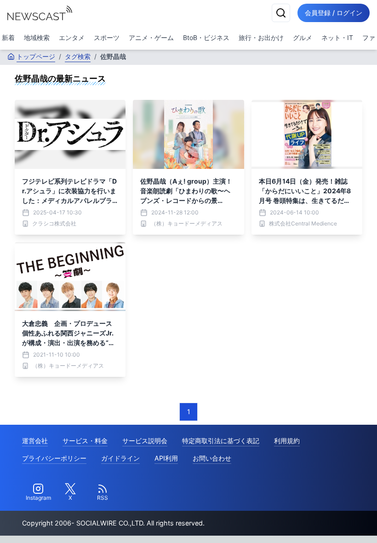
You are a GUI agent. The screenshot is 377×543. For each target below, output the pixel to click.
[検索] (281, 13)
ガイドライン (120, 458)
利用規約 (287, 441)
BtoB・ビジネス (206, 37)
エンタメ (72, 37)
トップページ (36, 56)
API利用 (166, 458)
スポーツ (107, 37)
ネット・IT (337, 37)
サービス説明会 (144, 441)
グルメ (302, 37)
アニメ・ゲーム (151, 37)
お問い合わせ (212, 458)
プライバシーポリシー (54, 458)
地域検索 (37, 37)
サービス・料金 (85, 441)
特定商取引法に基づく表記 (220, 441)
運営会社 (35, 441)
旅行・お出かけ (261, 37)
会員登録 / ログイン (333, 13)
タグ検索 (78, 56)
